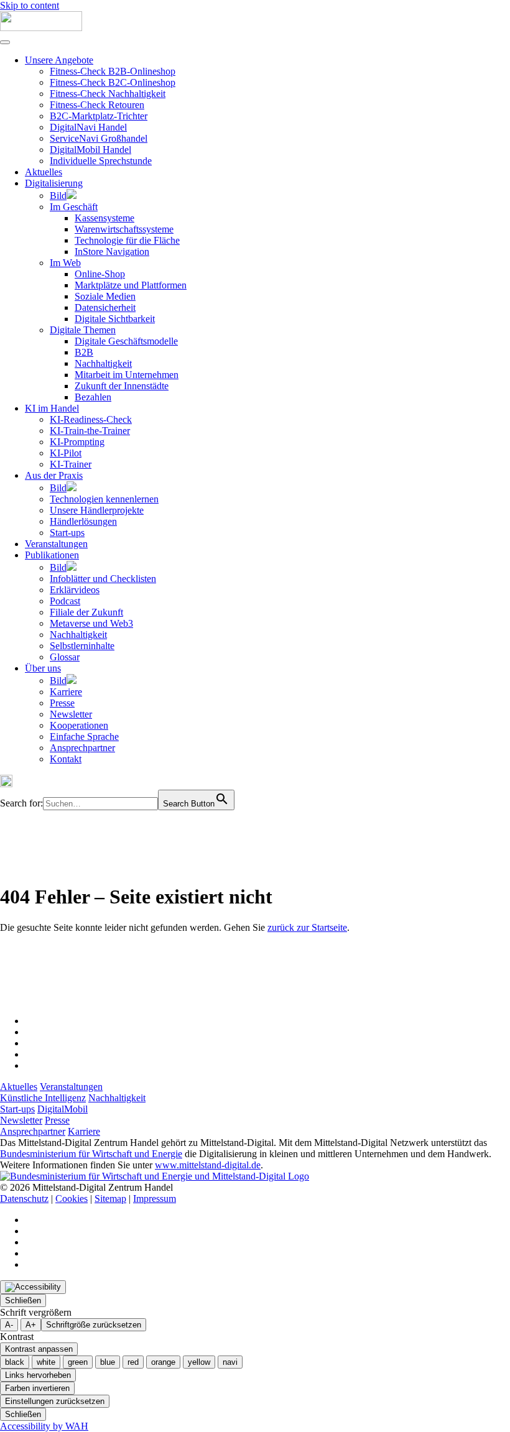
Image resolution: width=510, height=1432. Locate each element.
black (14, 1362)
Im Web (65, 262)
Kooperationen (79, 725)
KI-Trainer (70, 464)
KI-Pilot (65, 453)
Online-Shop (100, 274)
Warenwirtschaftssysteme (124, 229)
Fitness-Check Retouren (97, 104)
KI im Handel (52, 408)
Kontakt (65, 759)
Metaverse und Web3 (91, 623)
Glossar (65, 657)
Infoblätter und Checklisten (103, 578)
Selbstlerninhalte (82, 645)
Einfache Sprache (84, 736)
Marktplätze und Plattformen (131, 285)
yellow (199, 1362)
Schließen (23, 1300)
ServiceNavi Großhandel (98, 138)
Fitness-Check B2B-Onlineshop (112, 71)
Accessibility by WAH (44, 1426)
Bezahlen (93, 397)
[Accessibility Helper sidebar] (33, 1287)
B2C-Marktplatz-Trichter (98, 116)
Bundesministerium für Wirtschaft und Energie (91, 1153)
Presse (62, 703)
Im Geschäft (74, 206)
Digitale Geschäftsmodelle (126, 341)
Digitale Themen (83, 330)
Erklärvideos (75, 589)
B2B (84, 352)
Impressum (154, 1198)
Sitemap (110, 1198)
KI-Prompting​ (77, 442)
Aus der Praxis (54, 475)
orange (163, 1362)
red (133, 1362)
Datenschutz (24, 1198)
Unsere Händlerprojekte (97, 510)
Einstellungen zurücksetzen (54, 1401)
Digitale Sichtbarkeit (115, 318)
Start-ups (67, 532)
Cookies (71, 1198)
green (78, 1362)
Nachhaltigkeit (103, 363)
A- (9, 1324)
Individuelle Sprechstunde (101, 160)
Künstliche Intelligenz (43, 1097)
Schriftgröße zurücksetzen (93, 1324)
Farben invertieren (37, 1388)
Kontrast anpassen (39, 1349)
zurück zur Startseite (307, 927)
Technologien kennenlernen (104, 499)
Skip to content (29, 5)
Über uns (43, 668)
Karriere (66, 691)
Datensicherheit (105, 307)
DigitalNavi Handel (88, 127)
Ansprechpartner (82, 747)
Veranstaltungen (56, 543)
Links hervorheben (38, 1375)
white (46, 1362)
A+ (31, 1324)
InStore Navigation (112, 251)
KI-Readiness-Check (91, 419)
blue (107, 1362)
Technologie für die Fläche (127, 240)
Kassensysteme (104, 218)
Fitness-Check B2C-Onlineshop (112, 82)
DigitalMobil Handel (90, 149)
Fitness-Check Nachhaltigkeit (107, 93)
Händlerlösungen (83, 521)
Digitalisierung (54, 183)
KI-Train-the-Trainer (90, 430)
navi (230, 1362)
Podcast (65, 601)
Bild (58, 195)
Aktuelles (43, 172)
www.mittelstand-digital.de (208, 1165)
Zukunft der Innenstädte (122, 386)
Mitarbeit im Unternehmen (126, 374)
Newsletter (71, 714)
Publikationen (52, 555)
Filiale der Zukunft (86, 612)
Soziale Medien (105, 296)
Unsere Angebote (59, 60)
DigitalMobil (62, 1109)
